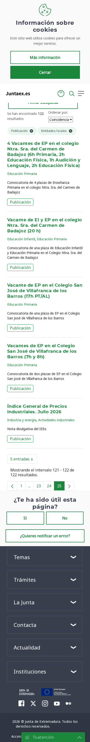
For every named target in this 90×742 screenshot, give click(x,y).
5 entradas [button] (23, 460)
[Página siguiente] (69, 485)
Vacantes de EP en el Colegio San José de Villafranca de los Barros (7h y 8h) (42, 351)
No (64, 518)
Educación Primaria (22, 173)
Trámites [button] (25, 579)
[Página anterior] (12, 485)
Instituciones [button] (30, 671)
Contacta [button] (25, 624)
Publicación (20, 202)
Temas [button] (22, 557)
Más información (45, 57)
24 (50, 486)
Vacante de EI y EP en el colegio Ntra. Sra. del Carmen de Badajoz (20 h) (44, 225)
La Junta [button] (24, 602)
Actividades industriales (56, 420)
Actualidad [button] (27, 647)
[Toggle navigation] (36, 93)
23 (40, 486)
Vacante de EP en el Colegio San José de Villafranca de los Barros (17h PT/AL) (44, 291)
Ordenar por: (58, 112)
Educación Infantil (21, 239)
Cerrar (45, 72)
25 (61, 486)
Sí (25, 518)
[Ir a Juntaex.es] (16, 93)
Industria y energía (21, 420)
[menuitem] (21, 703)
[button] (60, 93)
